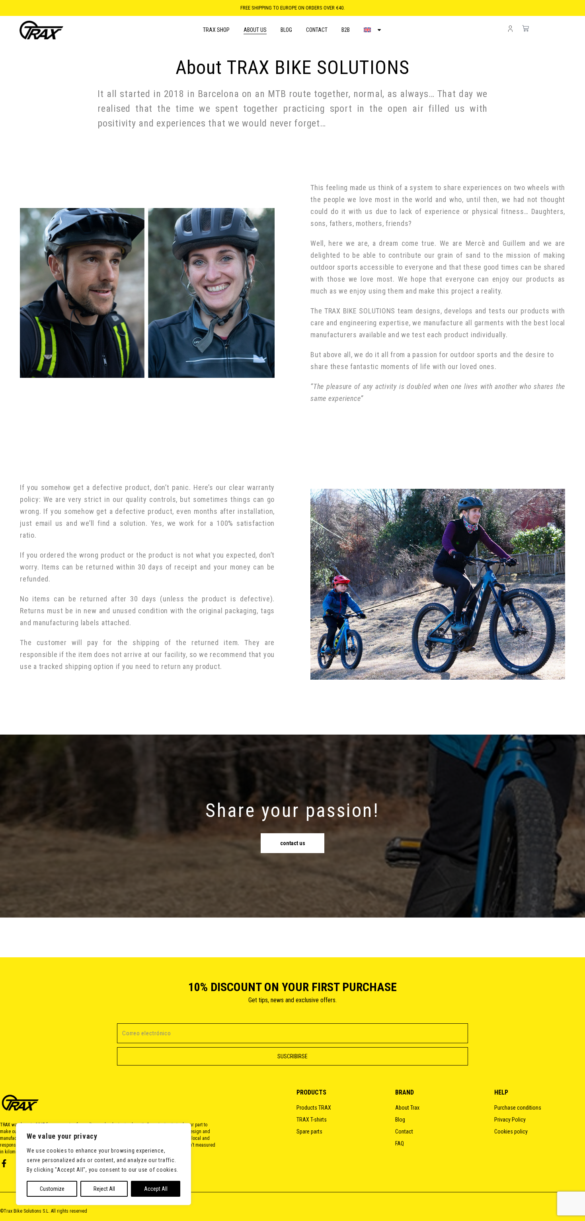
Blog (286, 30)
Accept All (156, 1189)
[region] (103, 1164)
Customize (52, 1189)
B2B (345, 30)
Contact (317, 30)
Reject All (104, 1189)
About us (255, 30)
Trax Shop (216, 30)
